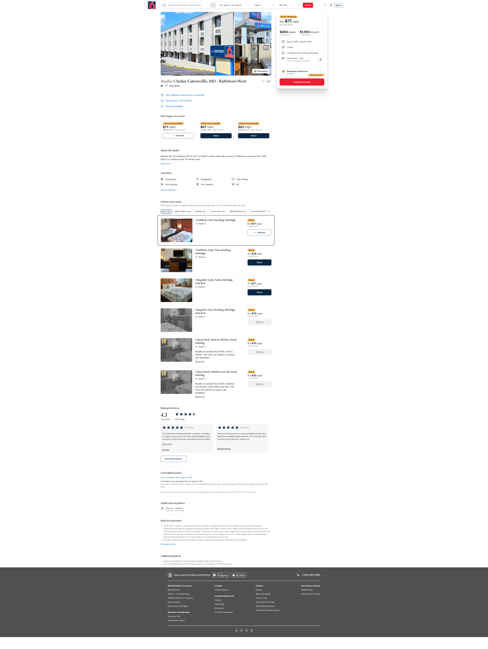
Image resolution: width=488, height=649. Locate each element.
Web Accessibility (263, 594)
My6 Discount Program (310, 594)
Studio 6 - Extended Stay (178, 594)
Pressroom (219, 608)
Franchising (219, 604)
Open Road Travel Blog (178, 606)
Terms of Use (261, 598)
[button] (216, 95)
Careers (218, 600)
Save (268, 81)
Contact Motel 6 (221, 590)
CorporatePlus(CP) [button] (258, 211)
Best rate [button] (166, 211)
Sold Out (259, 322)
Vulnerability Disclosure (265, 606)
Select (216, 136)
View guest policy (168, 544)
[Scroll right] (269, 211)
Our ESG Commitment (224, 612)
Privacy (259, 590)
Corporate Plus (174, 616)
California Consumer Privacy (267, 610)
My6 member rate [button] (182, 211)
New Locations (174, 602)
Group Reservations (176, 620)
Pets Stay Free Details (265, 602)
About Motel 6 (174, 590)
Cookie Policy (307, 590)
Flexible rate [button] (200, 211)
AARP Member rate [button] (238, 211)
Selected (180, 135)
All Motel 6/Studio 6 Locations (180, 598)
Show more (167, 444)
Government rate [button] (217, 211)
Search (308, 5)
